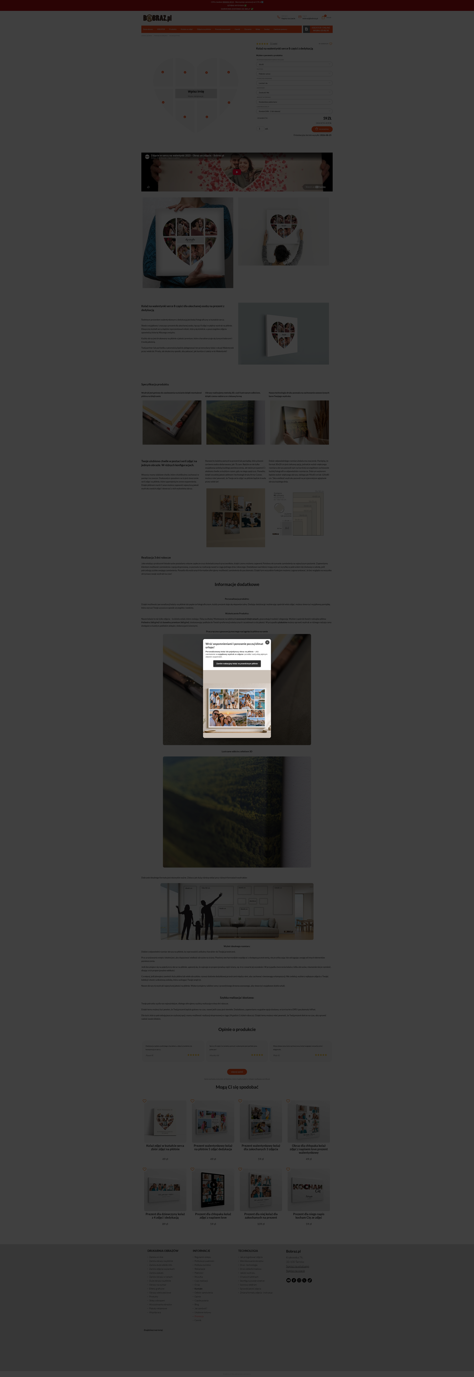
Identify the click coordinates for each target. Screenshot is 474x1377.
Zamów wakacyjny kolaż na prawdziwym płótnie (237, 664)
